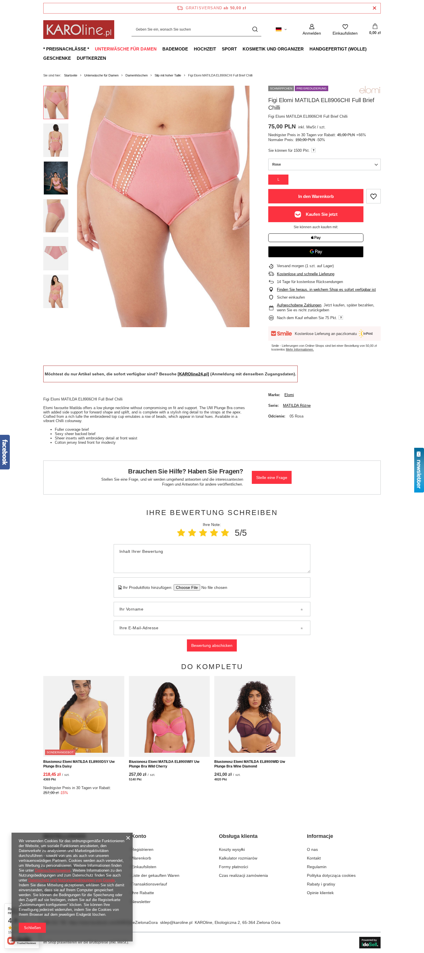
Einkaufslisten (143, 866)
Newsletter (141, 901)
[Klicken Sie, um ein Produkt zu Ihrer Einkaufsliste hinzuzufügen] (373, 196)
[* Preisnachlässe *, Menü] (92, 48)
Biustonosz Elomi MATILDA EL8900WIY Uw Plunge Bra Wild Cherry (164, 764)
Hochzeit (205, 48)
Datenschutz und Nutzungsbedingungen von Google (71, 880)
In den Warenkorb (316, 196)
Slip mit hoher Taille (168, 75)
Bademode (175, 48)
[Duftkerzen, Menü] (109, 58)
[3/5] (203, 532)
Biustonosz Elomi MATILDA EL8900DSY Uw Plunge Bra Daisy (79, 764)
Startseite (70, 75)
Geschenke (57, 58)
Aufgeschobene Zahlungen (299, 305)
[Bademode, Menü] (191, 48)
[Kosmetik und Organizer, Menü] (306, 48)
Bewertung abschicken (211, 645)
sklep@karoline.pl (176, 922)
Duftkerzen (91, 58)
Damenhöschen (136, 75)
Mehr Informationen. (300, 349)
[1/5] (181, 532)
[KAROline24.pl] (193, 374)
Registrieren (142, 849)
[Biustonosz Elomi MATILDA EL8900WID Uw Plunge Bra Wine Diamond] (254, 716)
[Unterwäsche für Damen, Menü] (159, 48)
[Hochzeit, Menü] (218, 48)
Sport (229, 48)
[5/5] (225, 532)
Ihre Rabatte (142, 892)
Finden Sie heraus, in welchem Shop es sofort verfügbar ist (326, 289)
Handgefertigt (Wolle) (338, 48)
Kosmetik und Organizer (273, 48)
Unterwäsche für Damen (126, 48)
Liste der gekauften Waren (155, 875)
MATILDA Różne (297, 405)
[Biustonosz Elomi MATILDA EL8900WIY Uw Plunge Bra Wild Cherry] (169, 716)
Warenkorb (141, 858)
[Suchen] (254, 29)
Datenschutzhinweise (52, 870)
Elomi (289, 395)
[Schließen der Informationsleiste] (374, 8)
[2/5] (192, 532)
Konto (138, 836)
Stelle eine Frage (271, 477)
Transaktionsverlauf (149, 884)
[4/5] (214, 532)
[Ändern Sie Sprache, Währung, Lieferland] (281, 29)
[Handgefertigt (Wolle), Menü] (369, 48)
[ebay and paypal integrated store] (370, 942)
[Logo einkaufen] (78, 29)
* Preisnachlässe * (66, 48)
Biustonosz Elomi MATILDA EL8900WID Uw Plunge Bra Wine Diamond (249, 764)
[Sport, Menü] (239, 48)
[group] (163, 206)
